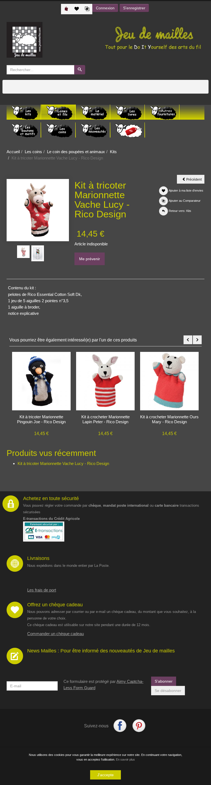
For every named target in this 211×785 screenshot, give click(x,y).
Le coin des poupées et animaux (76, 151)
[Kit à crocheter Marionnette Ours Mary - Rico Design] (169, 380)
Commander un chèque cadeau (55, 633)
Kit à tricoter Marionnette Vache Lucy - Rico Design (63, 463)
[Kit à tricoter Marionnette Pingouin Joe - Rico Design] (41, 380)
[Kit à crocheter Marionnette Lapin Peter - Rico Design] (105, 380)
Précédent (194, 180)
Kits (113, 151)
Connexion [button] (105, 8)
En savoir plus (125, 759)
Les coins (33, 151)
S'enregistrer (134, 8)
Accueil (13, 151)
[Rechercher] (79, 69)
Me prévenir (89, 259)
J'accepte (105, 775)
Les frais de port (41, 590)
